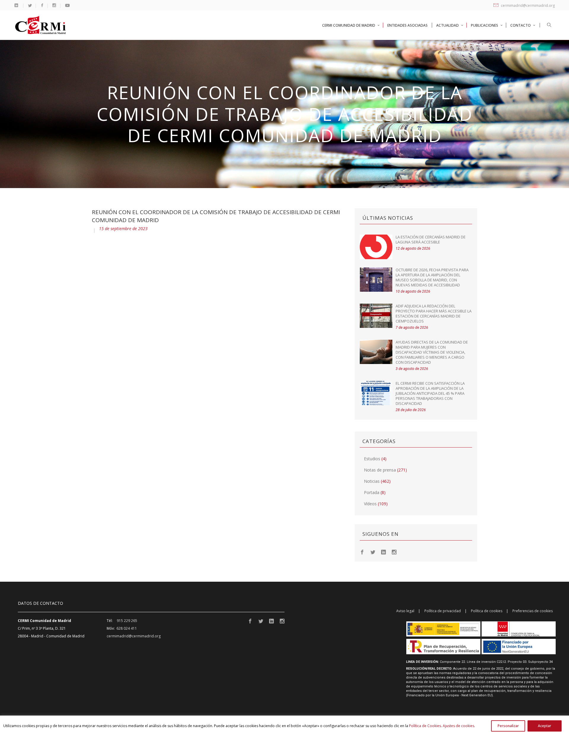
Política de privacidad (442, 610)
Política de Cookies (425, 725)
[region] (284, 726)
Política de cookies (486, 610)
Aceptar (544, 725)
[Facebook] (362, 551)
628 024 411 (126, 628)
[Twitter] (372, 551)
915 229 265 (127, 620)
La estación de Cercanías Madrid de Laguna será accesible (431, 239)
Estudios (372, 458)
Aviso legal (405, 610)
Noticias (372, 481)
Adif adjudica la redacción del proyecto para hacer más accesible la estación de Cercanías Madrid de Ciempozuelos (433, 313)
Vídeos (370, 503)
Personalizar (508, 725)
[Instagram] (394, 551)
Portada (371, 492)
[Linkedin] (383, 551)
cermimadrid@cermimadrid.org (527, 5)
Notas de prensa (380, 470)
